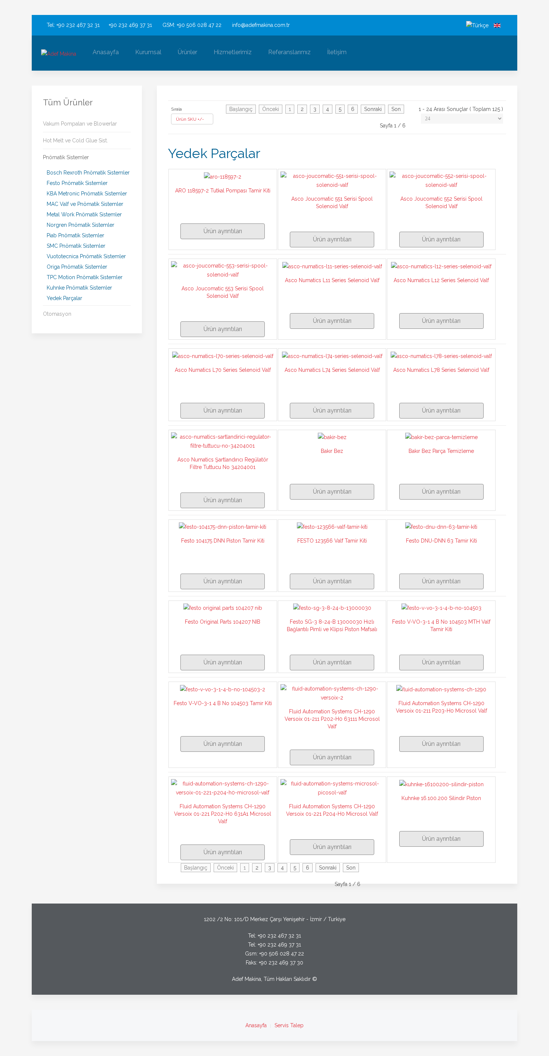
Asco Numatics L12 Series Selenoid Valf (441, 280)
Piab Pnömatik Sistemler (75, 235)
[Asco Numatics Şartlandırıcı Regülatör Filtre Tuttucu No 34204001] (222, 441)
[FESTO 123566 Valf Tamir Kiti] (332, 526)
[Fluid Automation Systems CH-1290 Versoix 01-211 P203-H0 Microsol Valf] (441, 689)
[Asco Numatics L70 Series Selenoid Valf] (222, 355)
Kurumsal (148, 52)
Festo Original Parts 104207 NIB (222, 622)
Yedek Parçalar (64, 298)
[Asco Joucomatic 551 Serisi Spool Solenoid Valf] (332, 180)
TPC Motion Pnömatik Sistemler (84, 277)
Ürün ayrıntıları (223, 231)
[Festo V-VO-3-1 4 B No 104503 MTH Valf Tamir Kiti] (441, 608)
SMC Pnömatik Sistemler (76, 246)
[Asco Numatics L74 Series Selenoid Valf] (332, 355)
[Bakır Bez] (332, 437)
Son (396, 109)
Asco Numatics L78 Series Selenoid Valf (441, 370)
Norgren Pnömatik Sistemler (80, 225)
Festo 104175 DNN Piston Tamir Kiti (222, 541)
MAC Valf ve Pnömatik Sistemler (85, 204)
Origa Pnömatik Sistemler (77, 267)
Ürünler (187, 52)
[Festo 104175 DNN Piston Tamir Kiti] (222, 526)
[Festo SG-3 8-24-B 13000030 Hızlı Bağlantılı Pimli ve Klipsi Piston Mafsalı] (332, 608)
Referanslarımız (289, 52)
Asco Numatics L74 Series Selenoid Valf (332, 370)
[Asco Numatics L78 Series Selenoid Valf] (441, 355)
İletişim (337, 52)
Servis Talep (289, 1025)
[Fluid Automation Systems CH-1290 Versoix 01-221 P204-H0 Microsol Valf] (332, 788)
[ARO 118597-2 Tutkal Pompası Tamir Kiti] (222, 176)
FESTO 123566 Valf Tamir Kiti (332, 541)
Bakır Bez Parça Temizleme (441, 451)
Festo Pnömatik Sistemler (77, 183)
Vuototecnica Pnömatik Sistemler (86, 256)
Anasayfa (106, 52)
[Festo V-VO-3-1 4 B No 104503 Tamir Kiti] (222, 689)
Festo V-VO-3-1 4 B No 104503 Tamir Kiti (223, 703)
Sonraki (373, 109)
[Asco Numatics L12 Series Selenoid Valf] (441, 266)
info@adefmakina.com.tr (261, 25)
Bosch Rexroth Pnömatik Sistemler (88, 173)
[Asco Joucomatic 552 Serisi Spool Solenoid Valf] (441, 180)
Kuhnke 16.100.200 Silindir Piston (441, 798)
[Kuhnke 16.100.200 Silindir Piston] (441, 784)
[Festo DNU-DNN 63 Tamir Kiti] (441, 526)
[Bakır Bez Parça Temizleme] (441, 437)
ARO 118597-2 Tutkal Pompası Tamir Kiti (222, 191)
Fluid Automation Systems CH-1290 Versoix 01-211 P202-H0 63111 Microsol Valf (332, 718)
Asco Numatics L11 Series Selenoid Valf (332, 280)
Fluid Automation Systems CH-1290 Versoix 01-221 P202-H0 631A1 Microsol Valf (222, 813)
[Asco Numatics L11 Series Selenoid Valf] (332, 266)
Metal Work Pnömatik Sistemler (84, 214)
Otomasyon (57, 314)
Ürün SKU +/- (190, 119)
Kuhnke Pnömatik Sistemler (79, 288)
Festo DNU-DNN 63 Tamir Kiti (441, 541)
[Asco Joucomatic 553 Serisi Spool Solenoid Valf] (222, 270)
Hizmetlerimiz (233, 52)
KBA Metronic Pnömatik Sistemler (87, 194)
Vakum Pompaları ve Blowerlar (80, 124)
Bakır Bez (332, 451)
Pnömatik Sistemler (66, 157)
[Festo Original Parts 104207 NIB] (222, 608)
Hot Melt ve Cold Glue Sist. (75, 140)
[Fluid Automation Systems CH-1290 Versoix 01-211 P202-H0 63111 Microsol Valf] (332, 693)
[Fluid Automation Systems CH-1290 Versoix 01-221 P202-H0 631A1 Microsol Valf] (222, 788)
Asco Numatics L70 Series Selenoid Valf (223, 370)
